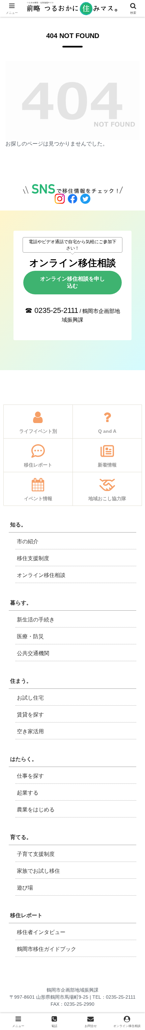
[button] (130, 879)
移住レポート (26, 915)
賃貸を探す (30, 714)
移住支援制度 (33, 558)
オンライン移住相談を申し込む (72, 282)
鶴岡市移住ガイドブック (46, 949)
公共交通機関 (33, 653)
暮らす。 (21, 603)
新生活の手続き (36, 619)
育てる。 (21, 837)
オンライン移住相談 (41, 575)
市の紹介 (27, 541)
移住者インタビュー (41, 932)
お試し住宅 (30, 698)
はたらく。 (23, 759)
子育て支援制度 (36, 854)
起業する (27, 793)
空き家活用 (30, 731)
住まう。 (21, 681)
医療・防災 (30, 636)
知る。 (18, 524)
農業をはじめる (36, 809)
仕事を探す (30, 776)
